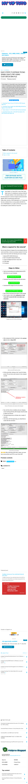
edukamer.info (8, 646)
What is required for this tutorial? (10, 153)
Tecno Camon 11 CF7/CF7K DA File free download (14, 110)
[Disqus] (14, 487)
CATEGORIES (5, 764)
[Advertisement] (14, 8)
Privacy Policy (17, 762)
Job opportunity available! (9, 641)
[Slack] (23, 13)
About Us (4, 759)
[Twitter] (14, 13)
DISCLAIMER (4, 762)
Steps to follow (6, 155)
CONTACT (16, 764)
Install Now (8, 65)
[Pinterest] (16, 13)
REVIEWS (16, 759)
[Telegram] (18, 13)
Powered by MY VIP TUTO (15, 755)
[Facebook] (12, 13)
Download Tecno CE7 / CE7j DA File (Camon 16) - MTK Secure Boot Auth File (13, 112)
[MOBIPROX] (14, 6)
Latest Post (5, 653)
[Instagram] (20, 13)
